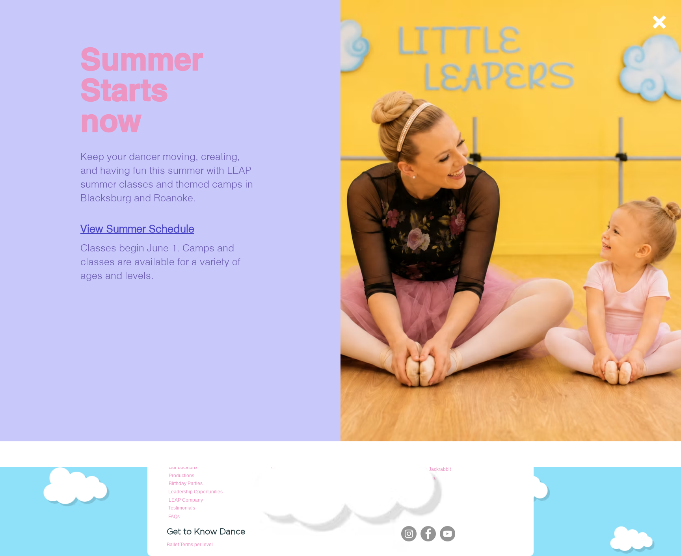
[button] (659, 22)
